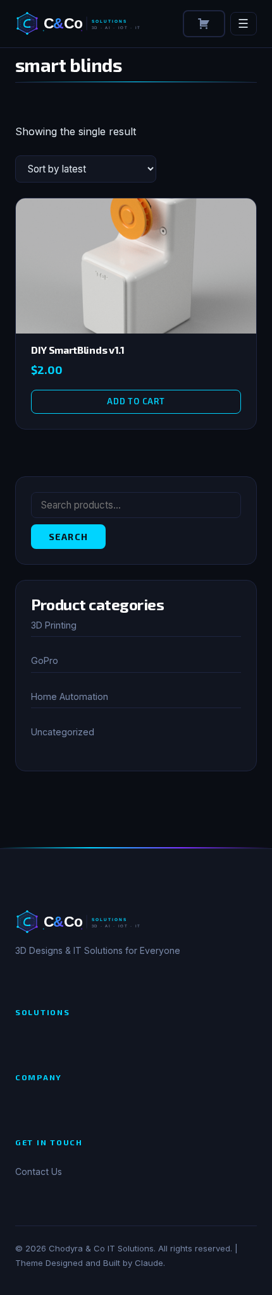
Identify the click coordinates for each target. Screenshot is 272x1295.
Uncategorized (62, 731)
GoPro (44, 660)
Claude (149, 1263)
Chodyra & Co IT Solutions (101, 1248)
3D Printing (54, 625)
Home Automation (69, 696)
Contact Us (38, 1171)
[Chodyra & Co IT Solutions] (83, 23)
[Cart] (204, 23)
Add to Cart (135, 401)
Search (68, 536)
